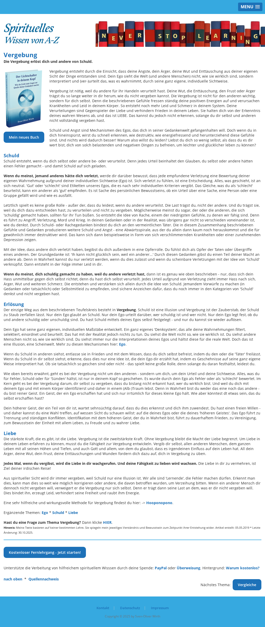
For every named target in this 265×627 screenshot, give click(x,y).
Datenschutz (130, 608)
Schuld (58, 512)
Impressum (160, 608)
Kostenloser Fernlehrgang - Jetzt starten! (45, 552)
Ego (122, 344)
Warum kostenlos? (243, 567)
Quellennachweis (43, 579)
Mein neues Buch (24, 137)
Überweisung (188, 567)
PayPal (161, 567)
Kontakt (103, 608)
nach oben (13, 579)
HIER (107, 522)
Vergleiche (247, 584)
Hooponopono (159, 502)
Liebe (73, 512)
